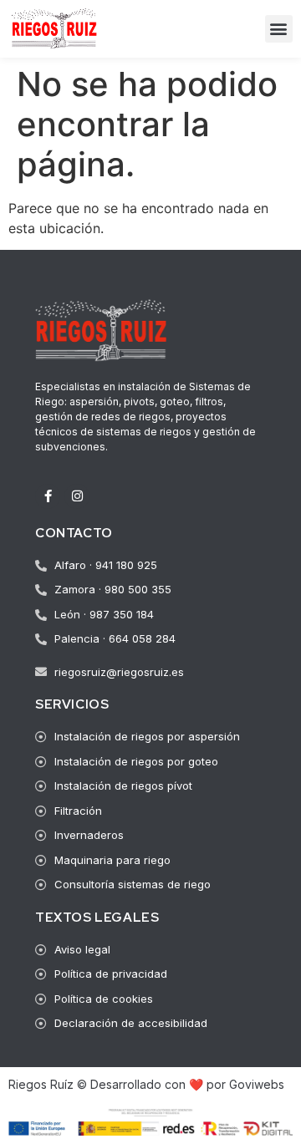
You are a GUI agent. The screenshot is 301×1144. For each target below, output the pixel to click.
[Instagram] (76, 496)
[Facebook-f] (47, 496)
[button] (279, 29)
